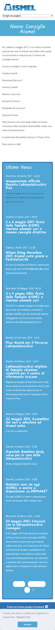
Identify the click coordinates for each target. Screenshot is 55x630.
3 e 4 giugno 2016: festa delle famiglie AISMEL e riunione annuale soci (25, 297)
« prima (19, 584)
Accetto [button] (27, 624)
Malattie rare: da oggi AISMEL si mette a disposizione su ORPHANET (26, 488)
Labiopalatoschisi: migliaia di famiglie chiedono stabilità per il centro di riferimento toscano (26, 372)
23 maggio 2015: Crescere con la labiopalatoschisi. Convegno (25, 525)
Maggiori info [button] (23, 617)
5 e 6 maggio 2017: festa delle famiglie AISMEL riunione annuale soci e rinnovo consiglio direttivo (26, 227)
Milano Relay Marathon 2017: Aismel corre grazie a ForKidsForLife (27, 256)
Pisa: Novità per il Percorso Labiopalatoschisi (27, 344)
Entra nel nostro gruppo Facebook (26, 607)
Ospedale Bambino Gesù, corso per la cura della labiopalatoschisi (25, 455)
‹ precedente (36, 584)
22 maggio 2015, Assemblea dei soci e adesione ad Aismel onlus (27, 422)
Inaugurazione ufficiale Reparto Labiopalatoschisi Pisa (26, 185)
